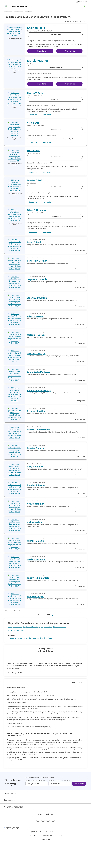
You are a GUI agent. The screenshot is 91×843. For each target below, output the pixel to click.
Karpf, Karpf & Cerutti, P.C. (36, 125)
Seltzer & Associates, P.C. (35, 213)
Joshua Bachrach (35, 522)
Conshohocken (22, 638)
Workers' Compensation (16, 630)
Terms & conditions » (37, 835)
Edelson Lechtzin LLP (34, 153)
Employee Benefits (18, 11)
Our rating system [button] (15, 672)
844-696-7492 (56, 157)
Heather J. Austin (36, 485)
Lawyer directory (8, 11)
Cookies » (58, 835)
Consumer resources (13, 806)
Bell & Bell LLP (31, 183)
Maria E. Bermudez (36, 559)
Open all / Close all (76, 682)
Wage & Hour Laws (59, 627)
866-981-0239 (56, 216)
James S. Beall (34, 242)
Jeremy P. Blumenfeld (38, 577)
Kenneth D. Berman (37, 260)
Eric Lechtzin (33, 150)
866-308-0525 (56, 129)
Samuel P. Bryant (35, 596)
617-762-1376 (55, 67)
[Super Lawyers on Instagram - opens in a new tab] (43, 820)
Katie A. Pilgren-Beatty (39, 390)
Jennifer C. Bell (34, 180)
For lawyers (9, 800)
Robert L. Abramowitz (38, 429)
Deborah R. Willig (36, 411)
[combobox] (37, 784)
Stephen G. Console (37, 279)
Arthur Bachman (35, 503)
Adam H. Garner (35, 316)
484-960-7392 (56, 99)
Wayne (50, 638)
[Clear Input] (46, 784)
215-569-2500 (56, 186)
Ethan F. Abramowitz (37, 210)
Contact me (41, 51)
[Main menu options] (6, 6)
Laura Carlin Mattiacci (38, 371)
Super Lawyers (10, 793)
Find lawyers (79, 783)
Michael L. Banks (35, 540)
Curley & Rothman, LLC (34, 96)
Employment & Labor (15, 627)
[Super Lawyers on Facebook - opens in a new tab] (38, 820)
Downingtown (34, 638)
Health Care (48, 627)
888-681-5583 (55, 34)
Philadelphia (12, 638)
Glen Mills (43, 638)
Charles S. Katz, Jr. (36, 353)
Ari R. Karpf (33, 122)
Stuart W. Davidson (37, 297)
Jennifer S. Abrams (36, 448)
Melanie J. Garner (36, 334)
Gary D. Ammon (35, 466)
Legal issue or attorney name (35, 780)
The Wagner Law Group (35, 64)
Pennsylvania (28, 11)
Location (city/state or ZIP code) (59, 780)
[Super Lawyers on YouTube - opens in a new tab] (48, 820)
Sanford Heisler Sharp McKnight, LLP (39, 31)
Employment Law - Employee (33, 627)
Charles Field (36, 28)
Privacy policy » (49, 835)
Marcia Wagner (37, 60)
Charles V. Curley (35, 93)
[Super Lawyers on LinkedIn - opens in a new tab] (53, 820)
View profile (70, 51)
